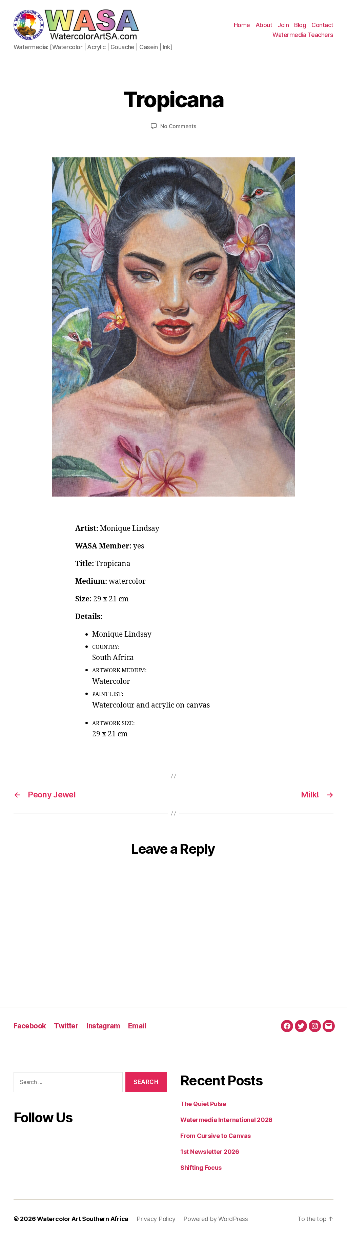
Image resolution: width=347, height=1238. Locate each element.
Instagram (103, 1026)
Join (283, 24)
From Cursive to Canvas (215, 1135)
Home (242, 24)
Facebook (30, 1026)
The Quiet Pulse (203, 1103)
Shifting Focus (201, 1167)
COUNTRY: (106, 647)
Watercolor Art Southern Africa (82, 1218)
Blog (300, 24)
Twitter (66, 1026)
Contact (322, 24)
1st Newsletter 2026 (209, 1151)
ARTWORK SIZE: (113, 723)
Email (137, 1026)
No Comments (178, 126)
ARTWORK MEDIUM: (119, 670)
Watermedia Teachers (302, 34)
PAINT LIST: (107, 694)
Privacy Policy (156, 1218)
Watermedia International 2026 (226, 1119)
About (264, 24)
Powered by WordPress (215, 1218)
